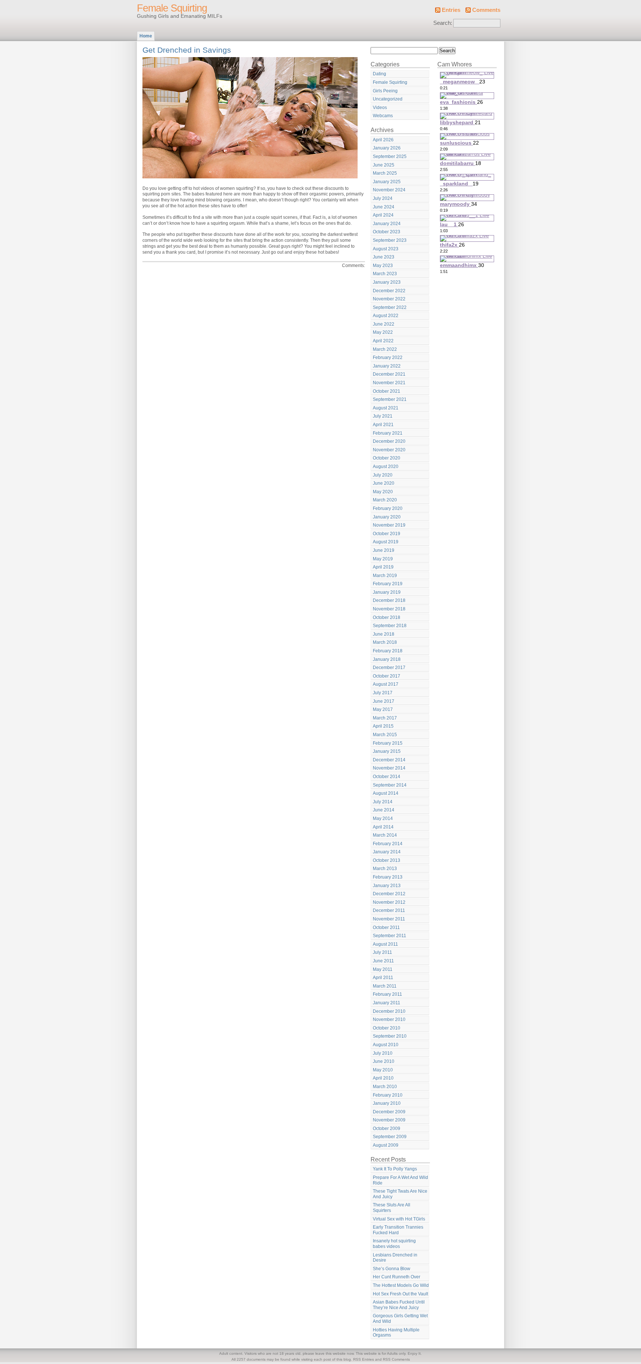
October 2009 (386, 1128)
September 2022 (390, 307)
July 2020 (382, 475)
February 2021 (387, 433)
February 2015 (387, 743)
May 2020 (383, 491)
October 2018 (386, 617)
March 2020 (385, 500)
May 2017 (383, 709)
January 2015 (387, 751)
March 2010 (385, 1086)
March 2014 (385, 835)
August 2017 (385, 684)
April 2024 (383, 215)
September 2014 (390, 785)
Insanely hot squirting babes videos (394, 1243)
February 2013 (387, 877)
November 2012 (389, 902)
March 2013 (385, 868)
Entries (451, 10)
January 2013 (387, 885)
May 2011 (382, 969)
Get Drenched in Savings (186, 50)
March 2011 (385, 986)
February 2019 (387, 583)
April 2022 (383, 340)
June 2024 (383, 207)
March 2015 (385, 734)
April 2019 (383, 567)
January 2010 (387, 1103)
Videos (380, 107)
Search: (442, 23)
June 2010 (383, 1061)
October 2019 (386, 533)
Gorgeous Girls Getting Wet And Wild (400, 1318)
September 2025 (390, 156)
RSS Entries (363, 1359)
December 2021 (389, 374)
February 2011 (387, 994)
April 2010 (383, 1078)
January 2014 (387, 851)
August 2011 (385, 944)
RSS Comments (396, 1359)
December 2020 (389, 441)
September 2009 (390, 1136)
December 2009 (389, 1111)
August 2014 (385, 793)
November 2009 (389, 1120)
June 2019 (383, 550)
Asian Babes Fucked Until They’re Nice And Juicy (399, 1304)
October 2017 (386, 676)
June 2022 (383, 324)
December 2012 (389, 893)
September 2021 (390, 399)
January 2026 (387, 148)
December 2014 (389, 759)
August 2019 (385, 541)
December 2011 (389, 910)
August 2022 (385, 315)
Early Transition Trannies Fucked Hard (398, 1230)
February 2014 (387, 843)
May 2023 (383, 265)
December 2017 (389, 667)
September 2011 (389, 935)
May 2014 (383, 818)
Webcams (383, 115)
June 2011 (383, 960)
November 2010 (389, 1019)
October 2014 (386, 776)
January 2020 (387, 517)
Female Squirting (172, 8)
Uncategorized (387, 99)
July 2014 (382, 801)
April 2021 (383, 424)
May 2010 (383, 1070)
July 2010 (382, 1053)
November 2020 (389, 449)
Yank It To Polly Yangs (395, 1169)
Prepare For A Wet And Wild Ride (400, 1180)
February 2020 (387, 508)
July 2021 (382, 416)
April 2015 (383, 726)
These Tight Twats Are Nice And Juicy (400, 1194)
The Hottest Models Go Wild (401, 1285)
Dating (379, 73)
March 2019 (385, 575)
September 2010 (390, 1036)
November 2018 (389, 609)
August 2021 (385, 408)
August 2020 (385, 466)
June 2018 (383, 634)
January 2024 (387, 223)
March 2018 (385, 642)
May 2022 (383, 332)
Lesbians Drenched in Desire (395, 1257)
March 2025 (385, 173)
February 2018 (387, 650)
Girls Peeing (385, 90)
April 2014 (383, 827)
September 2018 (390, 625)
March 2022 (385, 349)
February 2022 (387, 357)
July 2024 (382, 198)
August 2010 (385, 1044)
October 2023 (386, 231)
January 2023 (387, 282)
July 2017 (382, 692)
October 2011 (386, 927)
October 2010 (386, 1028)
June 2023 (383, 257)
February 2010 (387, 1095)
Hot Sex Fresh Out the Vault (400, 1294)
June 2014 (383, 810)
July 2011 (382, 952)
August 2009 (385, 1145)
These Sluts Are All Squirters (391, 1207)
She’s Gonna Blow (391, 1268)
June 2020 (383, 483)
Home (145, 36)
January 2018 (387, 659)
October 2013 (386, 860)
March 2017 (385, 718)
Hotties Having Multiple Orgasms (396, 1332)
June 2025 (383, 165)
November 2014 (389, 768)
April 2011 (383, 977)
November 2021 (389, 382)
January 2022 (387, 366)
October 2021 (386, 391)
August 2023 (385, 248)
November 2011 (389, 919)
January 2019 (387, 592)
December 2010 (389, 1011)
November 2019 (389, 525)
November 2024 (389, 189)
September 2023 (390, 240)
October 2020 (386, 458)
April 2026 (383, 139)
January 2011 (386, 1002)
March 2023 (385, 273)
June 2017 (383, 701)
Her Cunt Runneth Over (396, 1276)
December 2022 (389, 290)
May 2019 (383, 558)
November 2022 (389, 299)
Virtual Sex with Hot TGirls (399, 1219)
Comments (486, 10)
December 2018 (389, 600)
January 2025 (387, 181)
